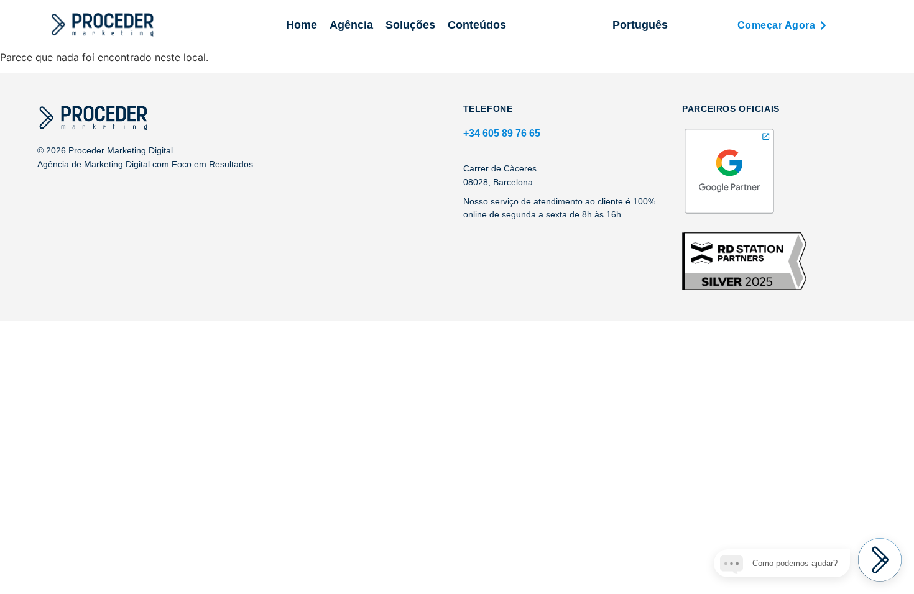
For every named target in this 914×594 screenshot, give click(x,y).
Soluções (410, 25)
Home (301, 25)
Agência (351, 25)
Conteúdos (477, 25)
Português (640, 25)
